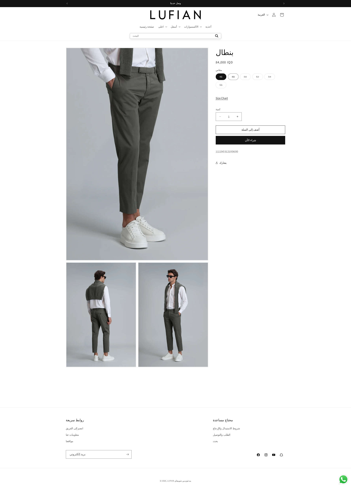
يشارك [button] (223, 162)
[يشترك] (127, 454)
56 (223, 85)
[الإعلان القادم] (284, 3)
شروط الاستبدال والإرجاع (226, 428)
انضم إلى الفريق (74, 428)
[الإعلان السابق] (67, 3)
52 (259, 77)
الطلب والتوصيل (221, 434)
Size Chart (222, 98)
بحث (215, 441)
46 (221, 76)
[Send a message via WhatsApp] (343, 479)
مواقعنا (69, 441)
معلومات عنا (72, 434)
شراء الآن (250, 140)
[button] (162, 27)
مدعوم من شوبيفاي (183, 481)
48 (233, 76)
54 (271, 77)
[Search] (216, 36)
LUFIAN (170, 481)
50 (247, 77)
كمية (218, 109)
